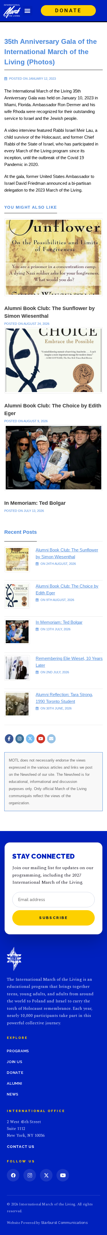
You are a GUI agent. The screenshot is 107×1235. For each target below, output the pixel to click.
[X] (46, 1175)
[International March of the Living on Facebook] (9, 738)
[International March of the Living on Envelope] (51, 738)
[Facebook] (13, 1175)
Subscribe (53, 918)
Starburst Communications (64, 1222)
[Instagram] (29, 1175)
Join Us (14, 1062)
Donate (15, 1072)
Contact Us (20, 1146)
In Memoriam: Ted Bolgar (35, 503)
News (13, 1094)
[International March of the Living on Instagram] (19, 738)
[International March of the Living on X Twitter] (30, 738)
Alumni (14, 1083)
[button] (27, 10)
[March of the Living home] (14, 959)
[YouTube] (62, 1175)
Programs (18, 1051)
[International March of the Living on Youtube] (41, 738)
